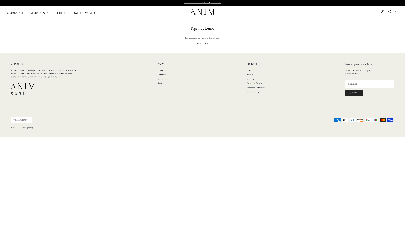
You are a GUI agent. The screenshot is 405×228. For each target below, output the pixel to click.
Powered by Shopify (27, 128)
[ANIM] (202, 12)
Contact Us (162, 78)
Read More (59, 76)
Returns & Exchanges (255, 83)
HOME (61, 13)
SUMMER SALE (15, 13)
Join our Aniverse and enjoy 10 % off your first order (202, 2)
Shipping (250, 78)
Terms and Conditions (256, 87)
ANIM (18, 128)
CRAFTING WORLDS (83, 13)
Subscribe (354, 93)
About (160, 70)
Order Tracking (253, 91)
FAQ (249, 70)
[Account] (382, 12)
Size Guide (251, 74)
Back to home (202, 43)
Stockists (161, 83)
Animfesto (162, 74)
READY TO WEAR (40, 13)
